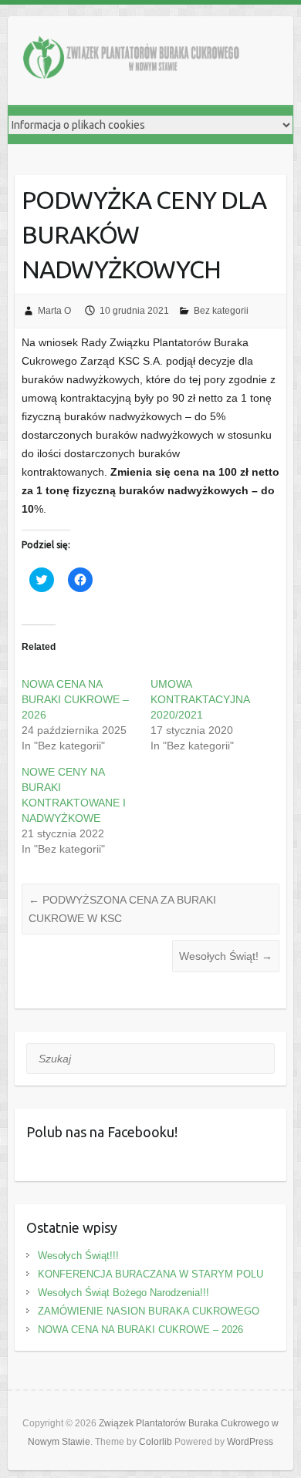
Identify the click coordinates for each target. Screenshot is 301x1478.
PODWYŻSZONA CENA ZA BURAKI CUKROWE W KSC (122, 909)
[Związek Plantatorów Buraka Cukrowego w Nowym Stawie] (131, 60)
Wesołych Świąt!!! (78, 1255)
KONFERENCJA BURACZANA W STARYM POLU (150, 1274)
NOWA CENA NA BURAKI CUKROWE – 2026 (75, 699)
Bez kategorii (221, 310)
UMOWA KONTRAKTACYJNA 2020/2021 (199, 699)
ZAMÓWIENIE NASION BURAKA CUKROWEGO (148, 1311)
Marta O (54, 310)
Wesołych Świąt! (225, 956)
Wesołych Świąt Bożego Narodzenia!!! (123, 1292)
